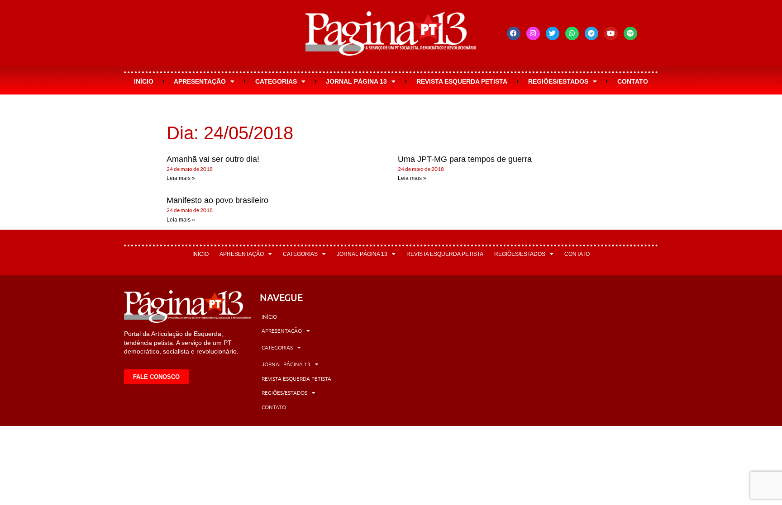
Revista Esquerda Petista (461, 81)
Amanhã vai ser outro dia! (213, 159)
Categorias (276, 81)
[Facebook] (513, 33)
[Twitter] (552, 33)
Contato (632, 81)
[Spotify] (630, 33)
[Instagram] (533, 33)
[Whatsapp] (572, 33)
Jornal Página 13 (356, 81)
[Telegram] (591, 33)
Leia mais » (181, 178)
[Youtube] (611, 33)
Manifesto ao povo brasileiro (217, 200)
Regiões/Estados (558, 81)
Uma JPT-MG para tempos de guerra (465, 159)
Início (143, 81)
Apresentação (200, 81)
